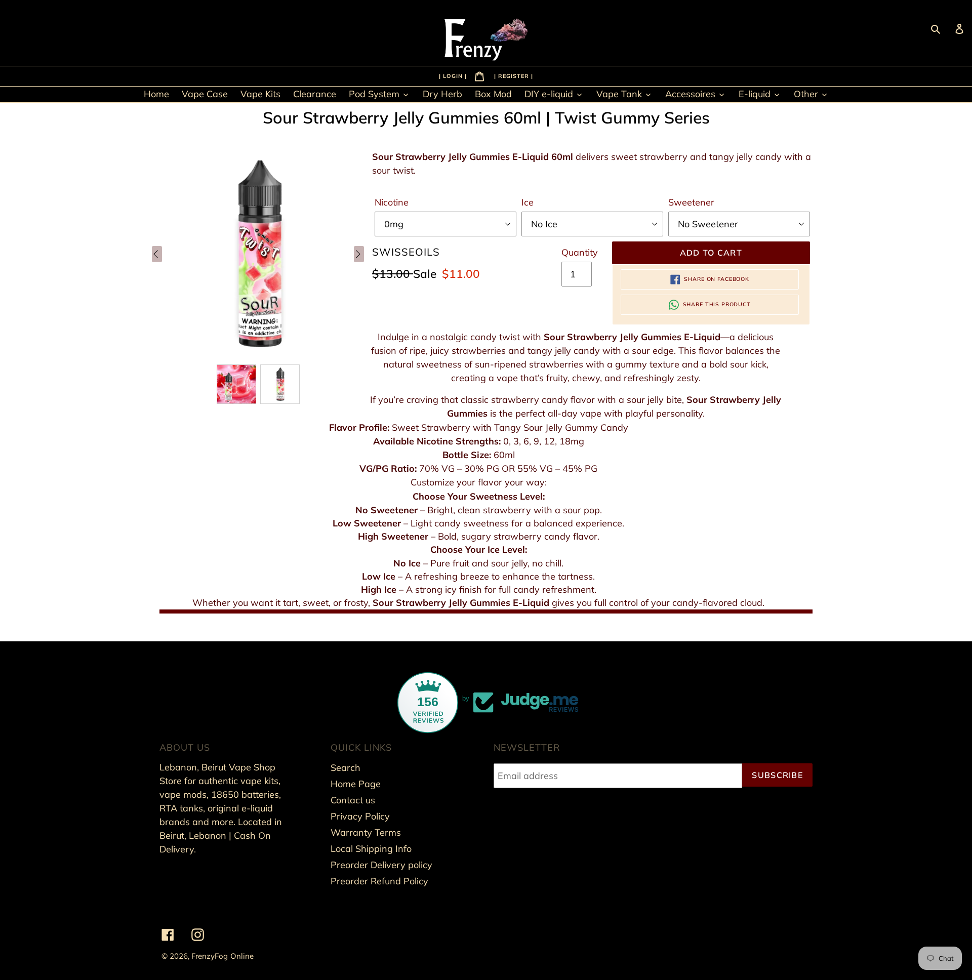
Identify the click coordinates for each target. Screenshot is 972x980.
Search (345, 767)
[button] (236, 384)
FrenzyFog (209, 956)
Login (454, 75)
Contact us (353, 800)
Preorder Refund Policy (379, 881)
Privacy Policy (360, 816)
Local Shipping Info (371, 848)
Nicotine (392, 202)
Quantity (579, 252)
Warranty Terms (366, 832)
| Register (512, 75)
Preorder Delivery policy (381, 865)
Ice (527, 202)
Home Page (356, 784)
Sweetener (691, 202)
